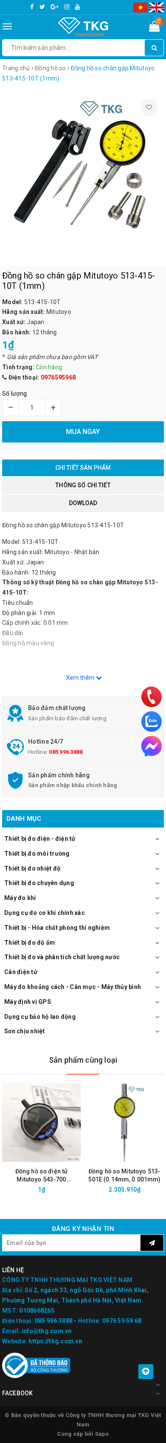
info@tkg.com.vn (47, 1331)
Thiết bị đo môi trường (37, 853)
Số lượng (14, 393)
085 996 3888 (66, 752)
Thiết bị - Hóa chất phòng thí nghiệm (57, 927)
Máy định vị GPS (27, 1001)
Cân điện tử (20, 972)
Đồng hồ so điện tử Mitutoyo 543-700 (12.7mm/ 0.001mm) (41, 1176)
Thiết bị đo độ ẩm (29, 942)
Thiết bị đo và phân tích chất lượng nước (62, 957)
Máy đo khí (20, 897)
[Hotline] (151, 697)
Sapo (102, 1434)
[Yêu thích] (148, 107)
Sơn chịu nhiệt (24, 1031)
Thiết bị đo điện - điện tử (40, 838)
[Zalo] (151, 721)
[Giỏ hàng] (154, 28)
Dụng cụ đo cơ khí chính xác (44, 912)
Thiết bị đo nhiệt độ (32, 868)
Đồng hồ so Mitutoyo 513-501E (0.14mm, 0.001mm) (124, 1175)
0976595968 (58, 377)
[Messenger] (151, 746)
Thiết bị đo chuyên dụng (39, 883)
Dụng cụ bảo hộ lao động (40, 1016)
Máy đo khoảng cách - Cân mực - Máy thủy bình (72, 986)
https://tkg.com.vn (55, 1341)
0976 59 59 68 (121, 1320)
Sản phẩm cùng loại (83, 1059)
